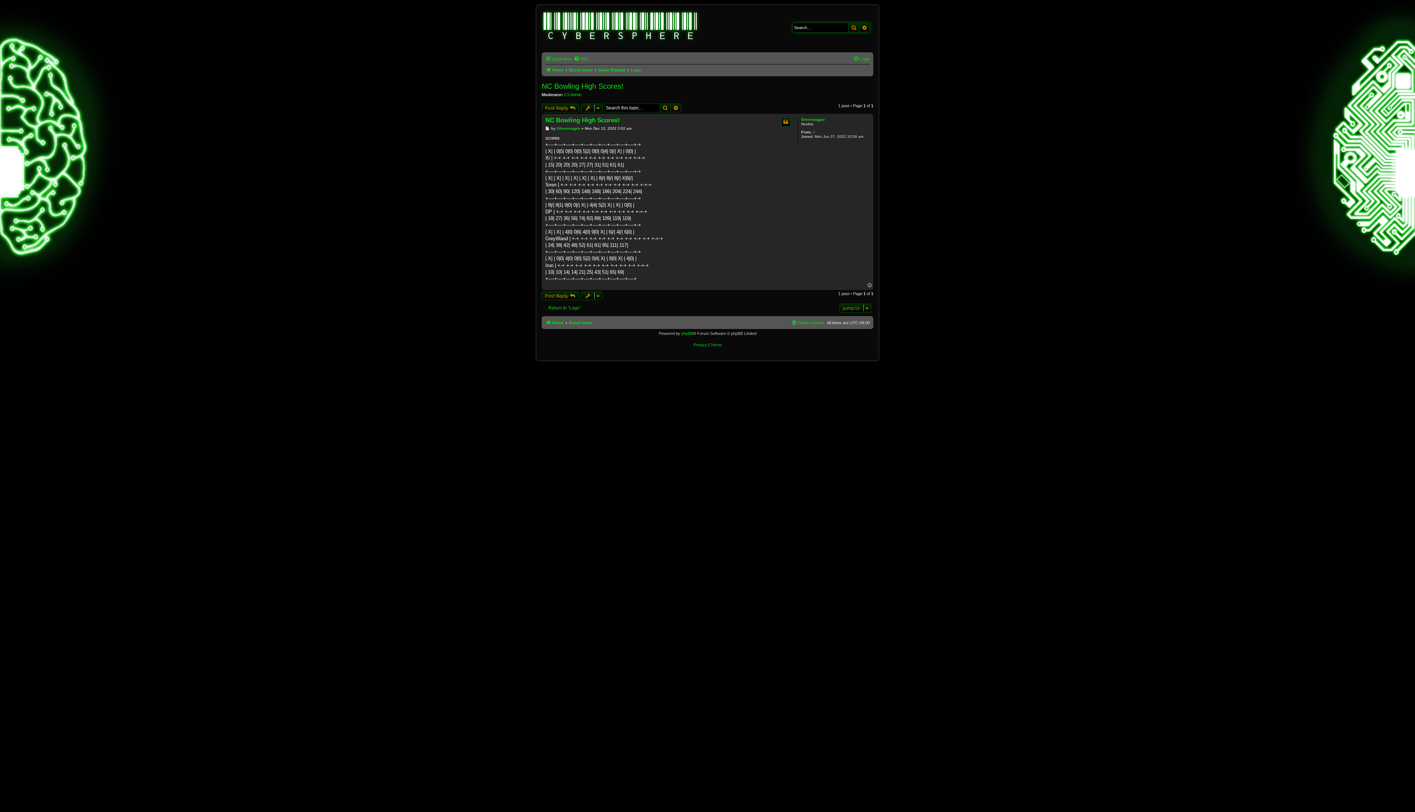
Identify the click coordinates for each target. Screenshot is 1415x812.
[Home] (621, 27)
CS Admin (572, 94)
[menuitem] (581, 59)
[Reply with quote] (786, 122)
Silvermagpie (813, 120)
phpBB (687, 333)
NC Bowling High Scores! (582, 86)
